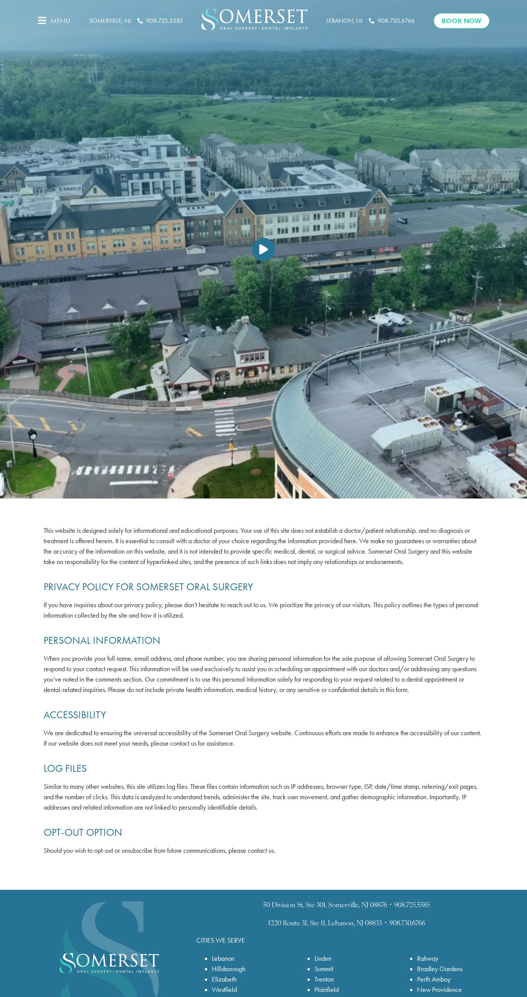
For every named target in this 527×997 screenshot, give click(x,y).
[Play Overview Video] (263, 249)
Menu (60, 21)
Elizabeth (224, 979)
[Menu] (42, 20)
